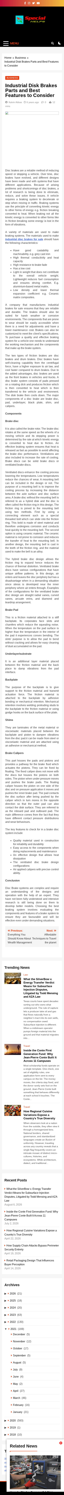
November (19, 1341)
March (16, 1397)
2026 (13, 1293)
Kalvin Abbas (15, 102)
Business (12, 78)
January (17, 1411)
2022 (13, 1321)
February (18, 1404)
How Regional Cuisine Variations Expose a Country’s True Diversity (39, 1115)
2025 (13, 1300)
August (17, 1362)
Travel (26, 1046)
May (15, 1383)
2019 (13, 1427)
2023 (13, 1314)
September (19, 1355)
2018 (13, 1434)
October (17, 1348)
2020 (13, 1420)
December (19, 1334)
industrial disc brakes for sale (24, 239)
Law (25, 974)
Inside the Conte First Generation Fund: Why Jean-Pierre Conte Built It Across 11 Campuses (31, 1215)
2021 (13, 1328)
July (15, 1369)
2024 (13, 1307)
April (15, 1390)
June (16, 1376)
